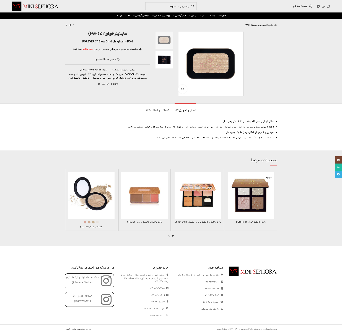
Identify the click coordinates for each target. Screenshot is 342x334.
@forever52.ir (82, 301)
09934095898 (159, 302)
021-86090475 (158, 288)
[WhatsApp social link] (323, 6)
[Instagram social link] (328, 6)
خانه (275, 25)
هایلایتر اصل (74, 78)
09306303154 (212, 295)
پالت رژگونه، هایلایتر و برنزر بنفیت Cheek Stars (198, 222)
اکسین (67, 329)
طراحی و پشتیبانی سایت (81, 329)
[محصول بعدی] (66, 25)
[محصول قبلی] (74, 25)
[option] (164, 40)
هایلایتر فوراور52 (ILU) (91, 227)
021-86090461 (158, 295)
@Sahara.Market (82, 283)
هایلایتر (83, 70)
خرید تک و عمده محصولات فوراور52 (105, 74)
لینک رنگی (88, 49)
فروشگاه (268, 25)
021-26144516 (212, 288)
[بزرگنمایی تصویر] (182, 89)
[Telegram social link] (318, 6)
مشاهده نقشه (157, 315)
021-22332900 (212, 282)
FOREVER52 (95, 70)
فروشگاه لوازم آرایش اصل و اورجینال (109, 78)
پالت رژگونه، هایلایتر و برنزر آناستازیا (144, 222)
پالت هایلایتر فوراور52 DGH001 (251, 222)
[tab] (185, 108)
